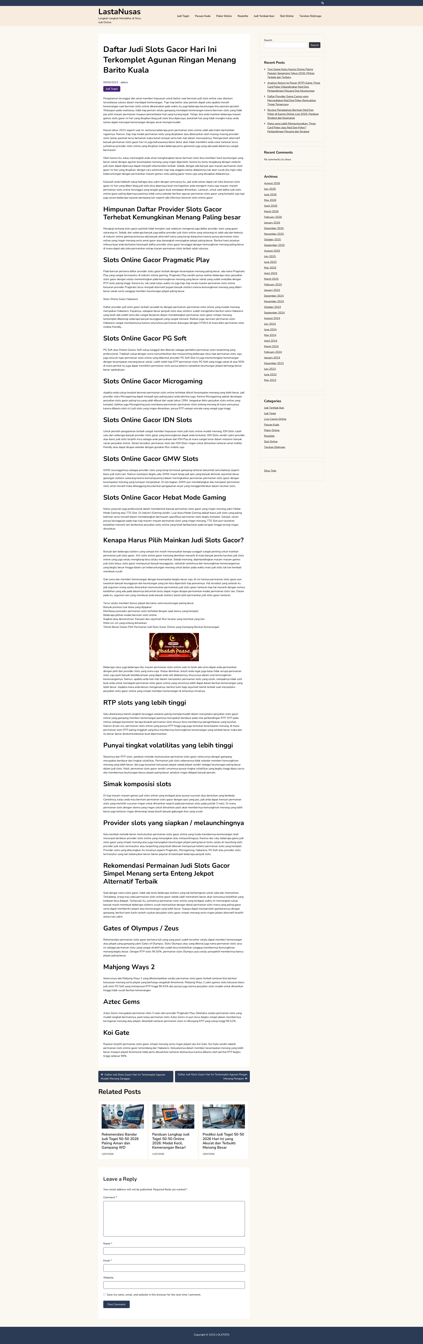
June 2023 (270, 374)
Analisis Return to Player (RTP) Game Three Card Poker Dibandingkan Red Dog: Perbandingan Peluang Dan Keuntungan (293, 87)
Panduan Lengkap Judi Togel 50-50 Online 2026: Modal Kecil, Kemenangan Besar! (170, 1141)
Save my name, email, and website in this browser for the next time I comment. (154, 1295)
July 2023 (270, 369)
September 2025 (274, 245)
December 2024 (274, 296)
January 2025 (272, 290)
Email (107, 1260)
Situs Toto (270, 470)
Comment (110, 1197)
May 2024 (270, 335)
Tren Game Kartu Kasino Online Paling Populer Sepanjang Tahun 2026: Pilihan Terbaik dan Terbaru (290, 73)
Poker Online (224, 16)
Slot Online (287, 16)
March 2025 (271, 279)
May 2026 (270, 200)
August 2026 (272, 183)
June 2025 (270, 262)
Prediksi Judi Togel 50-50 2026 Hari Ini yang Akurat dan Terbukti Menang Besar (223, 1141)
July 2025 (270, 256)
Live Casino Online (275, 419)
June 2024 (270, 329)
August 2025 (272, 251)
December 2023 (274, 363)
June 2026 (270, 194)
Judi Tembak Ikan (264, 16)
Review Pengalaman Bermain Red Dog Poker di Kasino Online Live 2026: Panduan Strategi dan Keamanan (293, 114)
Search (268, 40)
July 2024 (270, 324)
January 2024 (272, 357)
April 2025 (270, 273)
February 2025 (273, 284)
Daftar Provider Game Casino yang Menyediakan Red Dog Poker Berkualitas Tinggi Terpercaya (291, 100)
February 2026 (273, 217)
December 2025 (274, 228)
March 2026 (271, 211)
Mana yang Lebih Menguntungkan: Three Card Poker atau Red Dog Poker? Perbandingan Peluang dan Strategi (291, 127)
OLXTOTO (223, 1335)
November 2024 (274, 301)
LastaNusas (119, 11)
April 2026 (270, 206)
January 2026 (272, 222)
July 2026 (270, 189)
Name (107, 1243)
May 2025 (270, 267)
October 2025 (272, 239)
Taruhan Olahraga (310, 16)
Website (108, 1277)
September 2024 (274, 312)
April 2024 (270, 341)
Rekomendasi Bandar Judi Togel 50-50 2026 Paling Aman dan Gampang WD (120, 1141)
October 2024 (272, 307)
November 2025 (274, 234)
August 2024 (272, 318)
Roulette (243, 16)
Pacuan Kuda (203, 16)
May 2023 (270, 380)
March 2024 (271, 346)
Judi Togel (183, 16)
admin (124, 82)
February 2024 (273, 352)
